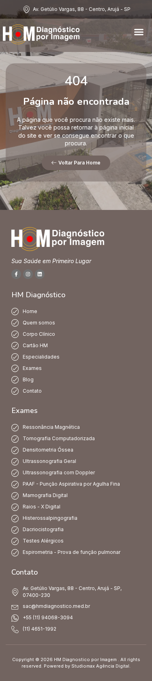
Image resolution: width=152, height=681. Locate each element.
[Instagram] (28, 274)
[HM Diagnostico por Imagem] (41, 42)
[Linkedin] (40, 274)
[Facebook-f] (16, 274)
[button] (139, 32)
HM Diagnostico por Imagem (85, 659)
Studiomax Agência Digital (100, 666)
